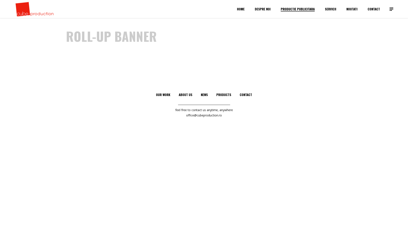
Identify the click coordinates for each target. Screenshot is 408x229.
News (204, 94)
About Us (185, 94)
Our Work (163, 94)
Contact (246, 94)
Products (223, 94)
